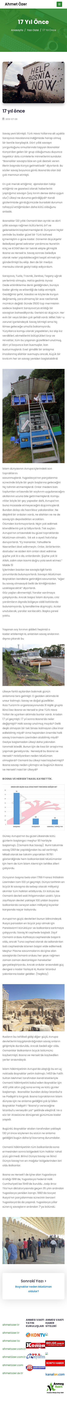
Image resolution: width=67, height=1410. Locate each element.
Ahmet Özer (16, 4)
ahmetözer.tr (11, 1332)
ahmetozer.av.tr (12, 1373)
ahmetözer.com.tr (14, 1356)
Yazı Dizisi (33, 30)
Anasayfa (17, 30)
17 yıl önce (13, 111)
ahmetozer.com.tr (14, 1348)
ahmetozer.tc (11, 1340)
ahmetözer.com (12, 1365)
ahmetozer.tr (11, 1324)
